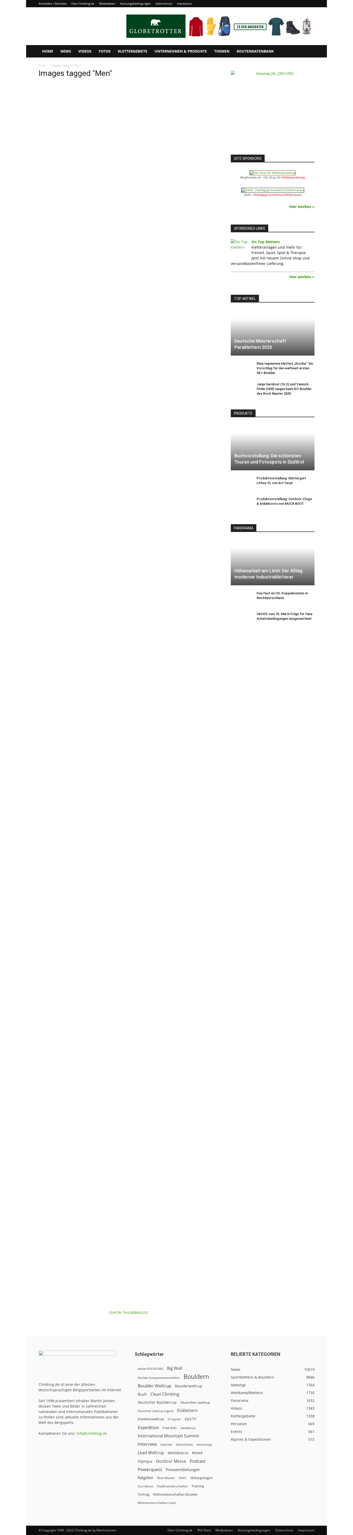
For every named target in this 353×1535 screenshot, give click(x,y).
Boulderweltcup (188, 1386)
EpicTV (190, 1418)
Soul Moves (145, 1486)
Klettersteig (204, 1444)
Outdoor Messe (171, 1461)
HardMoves (188, 1428)
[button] (308, 51)
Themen (221, 51)
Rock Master (166, 1478)
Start (42, 65)
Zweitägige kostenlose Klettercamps (277, 195)
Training (197, 1486)
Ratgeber (146, 1477)
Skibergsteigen (201, 1477)
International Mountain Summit (168, 1436)
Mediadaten (107, 3)
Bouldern (196, 1376)
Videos (84, 51)
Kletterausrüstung (293, 177)
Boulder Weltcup (154, 1385)
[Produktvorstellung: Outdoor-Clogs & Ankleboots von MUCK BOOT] (241, 504)
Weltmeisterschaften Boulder (175, 1494)
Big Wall (174, 1368)
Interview (147, 1444)
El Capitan (174, 1419)
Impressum (184, 3)
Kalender (166, 1444)
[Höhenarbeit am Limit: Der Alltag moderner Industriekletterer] (272, 562)
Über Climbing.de (82, 3)
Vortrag (143, 1494)
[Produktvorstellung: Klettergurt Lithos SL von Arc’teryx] (241, 483)
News (65, 51)
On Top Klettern (265, 241)
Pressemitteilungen (183, 1469)
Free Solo (170, 1427)
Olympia (145, 1461)
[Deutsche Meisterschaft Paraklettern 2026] (272, 332)
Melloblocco (178, 1452)
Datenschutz (164, 3)
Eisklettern (187, 1410)
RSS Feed (204, 1530)
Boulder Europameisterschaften (159, 1378)
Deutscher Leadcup (195, 1402)
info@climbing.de (91, 1433)
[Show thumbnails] (128, 1312)
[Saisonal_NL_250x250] (272, 113)
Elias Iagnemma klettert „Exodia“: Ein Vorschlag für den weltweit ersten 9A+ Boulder (285, 368)
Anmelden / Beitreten (53, 3)
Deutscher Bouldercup (157, 1402)
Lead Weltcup (151, 1452)
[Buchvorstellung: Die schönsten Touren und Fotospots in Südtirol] (272, 447)
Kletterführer (184, 1444)
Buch (142, 1394)
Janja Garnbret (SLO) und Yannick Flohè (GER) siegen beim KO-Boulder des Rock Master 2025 (284, 388)
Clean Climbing (164, 1394)
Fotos (105, 51)
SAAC (183, 1478)
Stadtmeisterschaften (172, 1486)
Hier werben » (301, 206)
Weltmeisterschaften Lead (156, 1503)
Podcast (197, 1461)
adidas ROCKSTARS (150, 1369)
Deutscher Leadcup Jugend (155, 1411)
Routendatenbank (255, 51)
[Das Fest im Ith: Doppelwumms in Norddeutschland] (241, 598)
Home (47, 51)
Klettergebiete (132, 51)
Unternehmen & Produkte (181, 51)
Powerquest (150, 1469)
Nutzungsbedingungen (135, 3)
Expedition (148, 1427)
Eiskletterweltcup (151, 1419)
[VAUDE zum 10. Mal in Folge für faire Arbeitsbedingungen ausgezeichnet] (241, 619)
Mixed (197, 1453)
